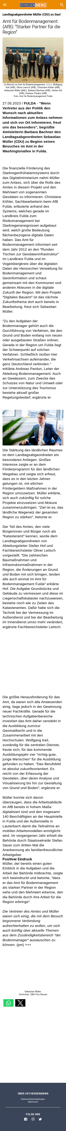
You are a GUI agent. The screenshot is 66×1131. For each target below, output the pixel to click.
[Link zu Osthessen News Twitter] (40, 1120)
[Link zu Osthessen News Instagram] (33, 1120)
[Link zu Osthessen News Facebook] (25, 1120)
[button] (5, 5)
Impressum (33, 1102)
